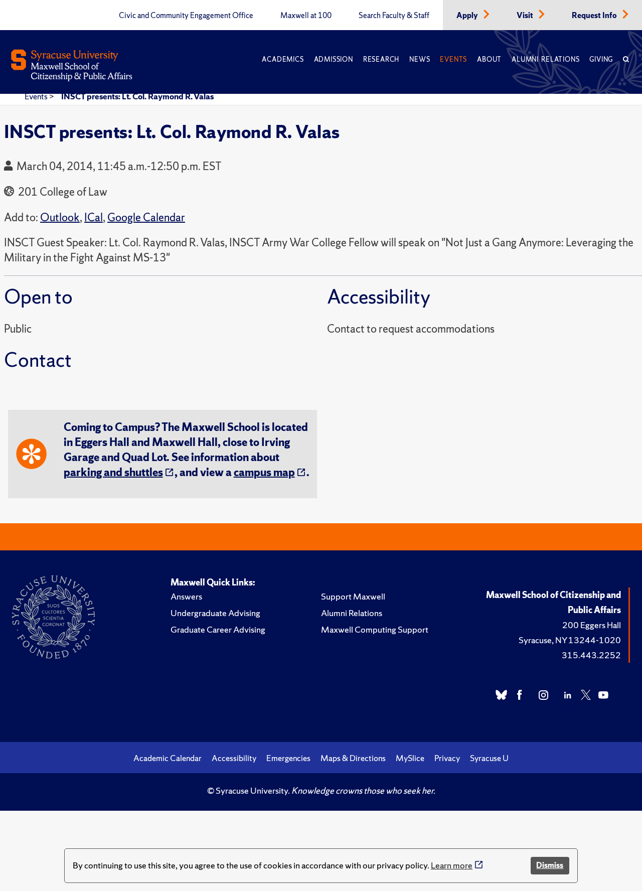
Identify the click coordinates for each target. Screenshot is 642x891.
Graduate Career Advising (218, 629)
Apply (467, 16)
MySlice (410, 758)
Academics (282, 59)
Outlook (60, 217)
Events (453, 59)
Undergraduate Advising (215, 613)
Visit (526, 16)
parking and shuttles (113, 472)
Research (381, 59)
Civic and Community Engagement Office (186, 16)
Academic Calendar (167, 758)
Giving (601, 59)
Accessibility (234, 758)
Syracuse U (489, 758)
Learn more (451, 865)
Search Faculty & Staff (394, 16)
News (419, 59)
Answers (186, 596)
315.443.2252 (591, 655)
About (489, 59)
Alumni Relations (545, 59)
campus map (264, 472)
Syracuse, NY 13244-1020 (570, 640)
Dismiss (549, 865)
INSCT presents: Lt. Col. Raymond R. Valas (137, 96)
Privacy (447, 758)
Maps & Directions (353, 758)
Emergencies (288, 758)
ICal (93, 217)
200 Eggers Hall (591, 625)
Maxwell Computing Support (374, 629)
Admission (333, 59)
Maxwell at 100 (306, 16)
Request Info (595, 16)
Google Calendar (146, 217)
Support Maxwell (353, 596)
